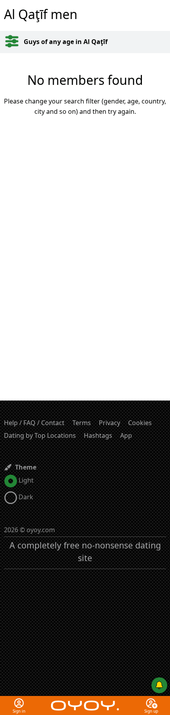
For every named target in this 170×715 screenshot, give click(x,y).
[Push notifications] (159, 685)
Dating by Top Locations (40, 435)
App (126, 435)
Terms (81, 422)
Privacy (109, 422)
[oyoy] (85, 700)
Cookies (140, 422)
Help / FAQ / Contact (34, 422)
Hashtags (98, 435)
